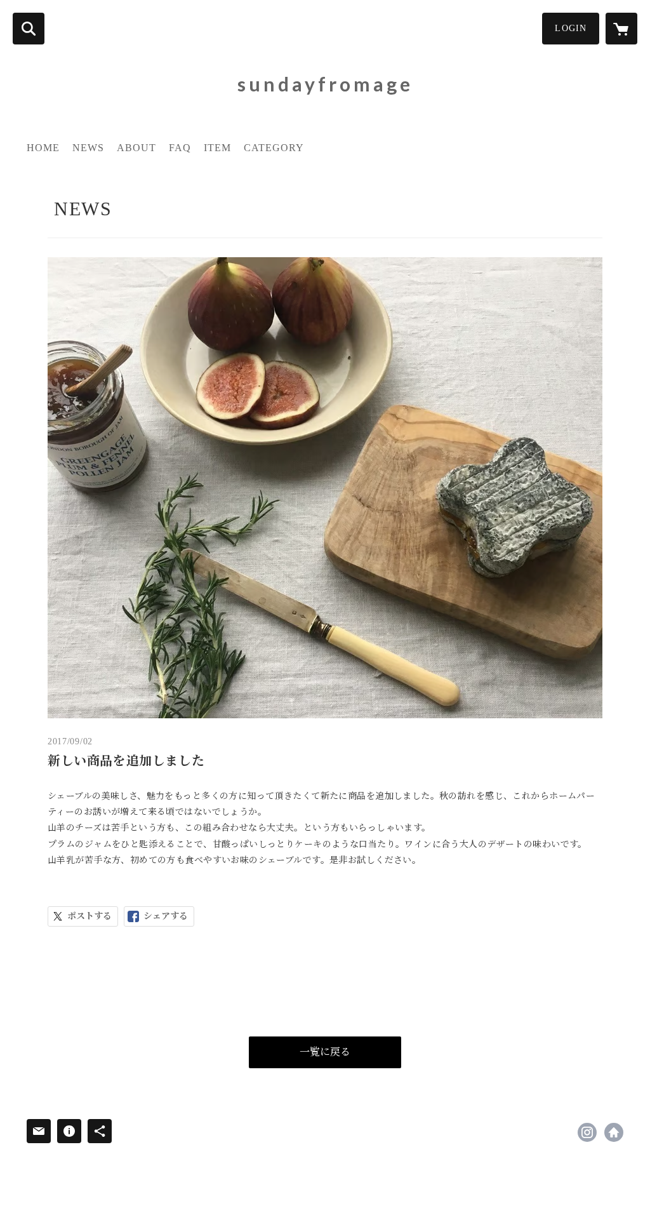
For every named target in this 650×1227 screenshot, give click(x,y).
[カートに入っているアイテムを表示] (621, 28)
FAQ (180, 147)
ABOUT (136, 147)
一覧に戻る (325, 1052)
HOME (43, 147)
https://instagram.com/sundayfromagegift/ (587, 1132)
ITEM (217, 147)
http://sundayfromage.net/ (613, 1132)
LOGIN (571, 28)
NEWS (88, 147)
